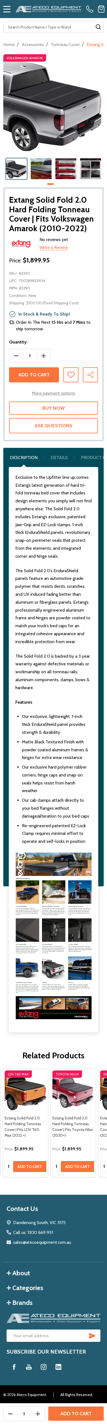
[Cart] (101, 9)
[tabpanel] (16, 169)
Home (9, 44)
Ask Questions (53, 426)
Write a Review (54, 247)
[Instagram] (43, 1367)
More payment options (53, 393)
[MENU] (6, 9)
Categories (27, 1288)
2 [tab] (57, 184)
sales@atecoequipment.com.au (42, 1242)
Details (59, 457)
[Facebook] (14, 1367)
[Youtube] (28, 1367)
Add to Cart (34, 375)
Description (24, 457)
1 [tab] (50, 184)
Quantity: (18, 342)
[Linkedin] (58, 1367)
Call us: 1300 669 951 (33, 1232)
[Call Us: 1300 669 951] (90, 9)
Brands (22, 1302)
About (21, 1273)
